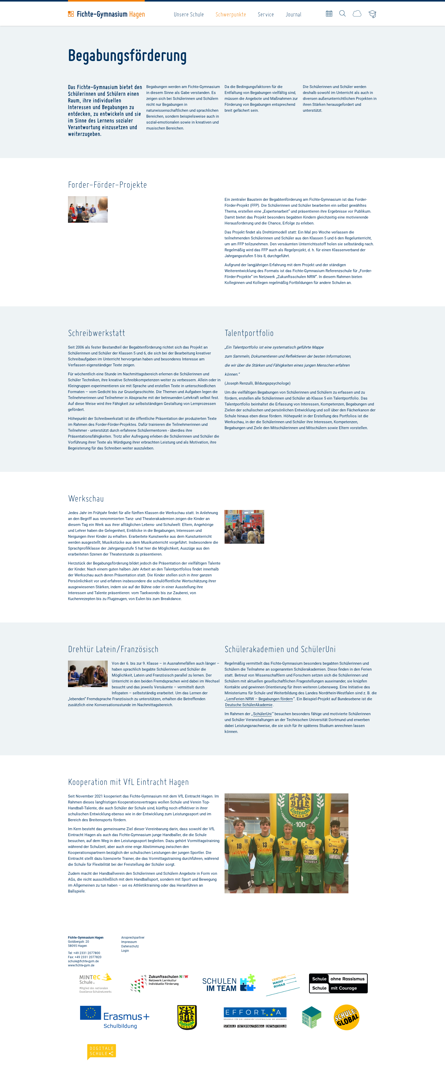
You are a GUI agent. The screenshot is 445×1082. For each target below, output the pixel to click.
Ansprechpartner (132, 937)
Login (125, 951)
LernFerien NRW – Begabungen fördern (259, 699)
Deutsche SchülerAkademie (248, 705)
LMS (373, 14)
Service (266, 14)
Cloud (357, 13)
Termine (329, 13)
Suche (342, 13)
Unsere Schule (189, 14)
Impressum (129, 942)
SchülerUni (262, 714)
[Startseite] (106, 15)
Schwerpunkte (231, 14)
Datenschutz (130, 946)
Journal (293, 14)
